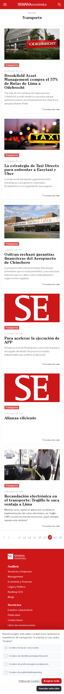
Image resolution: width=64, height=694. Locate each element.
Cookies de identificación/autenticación (28, 656)
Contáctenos (15, 620)
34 (29, 537)
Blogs (11, 597)
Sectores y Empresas (20, 571)
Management (15, 576)
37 (44, 537)
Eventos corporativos (20, 610)
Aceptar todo (51, 681)
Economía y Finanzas (20, 582)
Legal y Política (16, 587)
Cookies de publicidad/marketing (25, 672)
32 (19, 537)
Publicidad (14, 615)
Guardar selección (49, 689)
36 (39, 537)
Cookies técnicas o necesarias (24, 648)
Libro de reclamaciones (21, 625)
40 (60, 537)
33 (24, 537)
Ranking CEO (15, 592)
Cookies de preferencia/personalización (28, 664)
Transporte (11, 65)
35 (34, 537)
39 (55, 537)
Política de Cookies (29, 681)
